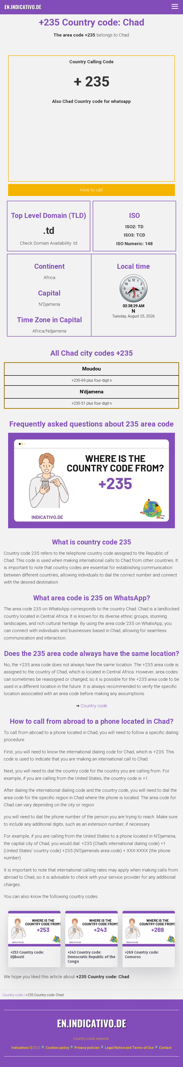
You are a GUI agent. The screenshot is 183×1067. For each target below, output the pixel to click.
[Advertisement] (91, 143)
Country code (94, 705)
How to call (91, 190)
